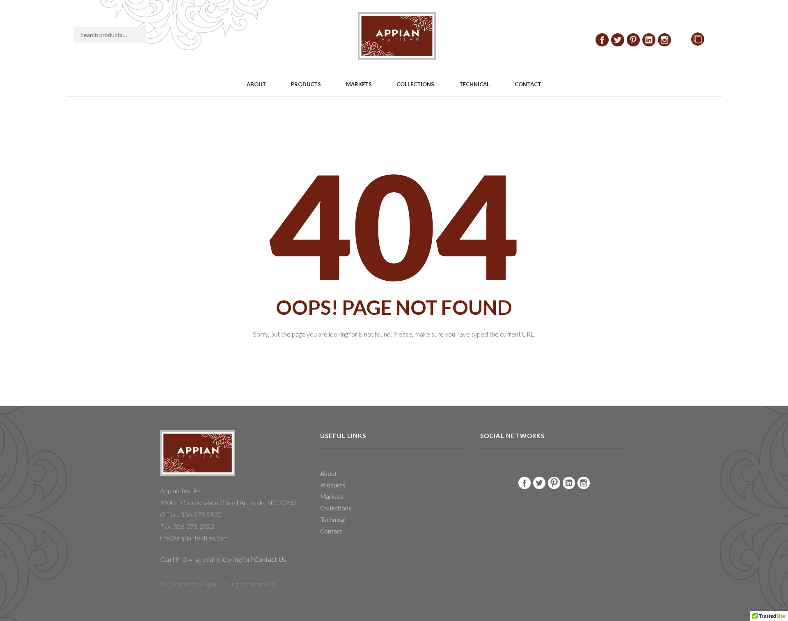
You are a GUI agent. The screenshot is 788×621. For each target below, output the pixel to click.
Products (306, 84)
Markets (359, 84)
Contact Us (269, 559)
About (256, 84)
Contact (528, 84)
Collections (415, 84)
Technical (474, 84)
